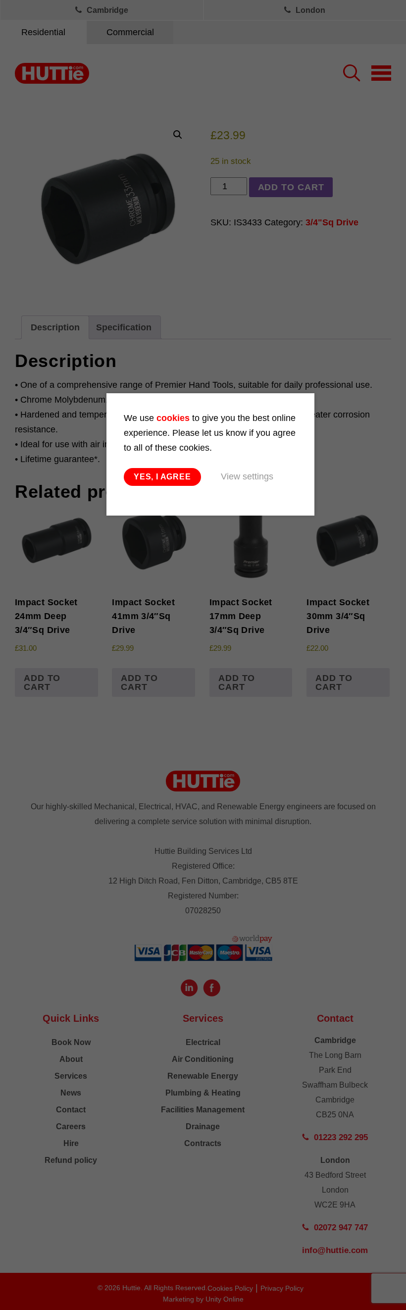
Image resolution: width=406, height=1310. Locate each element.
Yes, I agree (162, 476)
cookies (173, 418)
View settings (247, 476)
